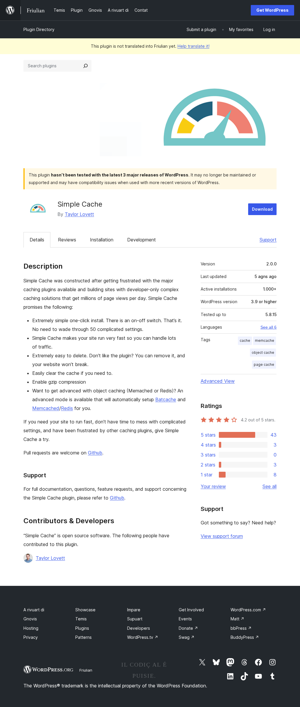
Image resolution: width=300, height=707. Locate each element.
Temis (81, 618)
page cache (264, 364)
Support (268, 240)
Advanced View (218, 381)
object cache (263, 352)
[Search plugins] (85, 66)
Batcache (165, 399)
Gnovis (30, 618)
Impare (133, 609)
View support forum (222, 536)
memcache (264, 340)
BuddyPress (245, 637)
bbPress (241, 628)
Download (262, 209)
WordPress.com (248, 609)
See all (269, 486)
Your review (213, 486)
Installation (101, 240)
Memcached (45, 408)
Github (95, 453)
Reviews (67, 240)
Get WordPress (272, 10)
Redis (67, 408)
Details (37, 240)
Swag (187, 637)
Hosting (30, 628)
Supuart (134, 618)
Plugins (82, 628)
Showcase (85, 609)
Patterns (83, 637)
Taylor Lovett (79, 214)
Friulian (85, 670)
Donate (188, 628)
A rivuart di (33, 609)
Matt (237, 618)
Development (141, 240)
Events (185, 618)
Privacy (30, 637)
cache (245, 340)
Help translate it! (193, 46)
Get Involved (191, 609)
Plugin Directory (38, 29)
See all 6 (268, 327)
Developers (138, 628)
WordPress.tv (142, 637)
